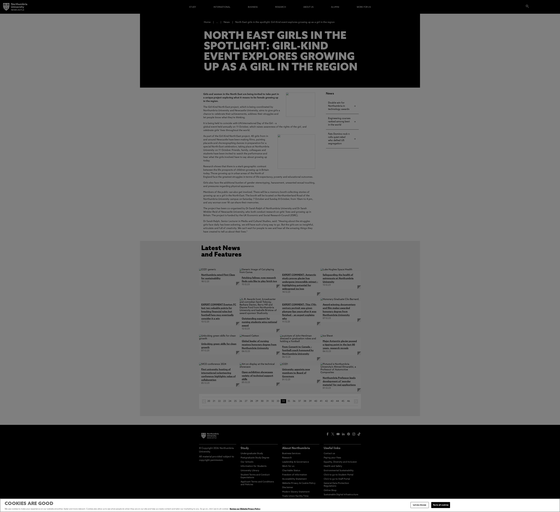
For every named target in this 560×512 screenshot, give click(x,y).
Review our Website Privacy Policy (245, 509)
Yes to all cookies (440, 505)
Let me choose (419, 505)
